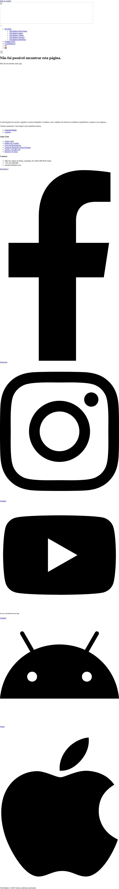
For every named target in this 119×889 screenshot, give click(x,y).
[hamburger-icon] (1, 25)
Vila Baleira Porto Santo (18, 31)
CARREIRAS (10, 44)
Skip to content (5, 1)
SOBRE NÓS (10, 42)
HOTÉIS (8, 29)
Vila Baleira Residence (17, 39)
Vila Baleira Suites (16, 33)
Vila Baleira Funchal (16, 37)
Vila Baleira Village (16, 35)
